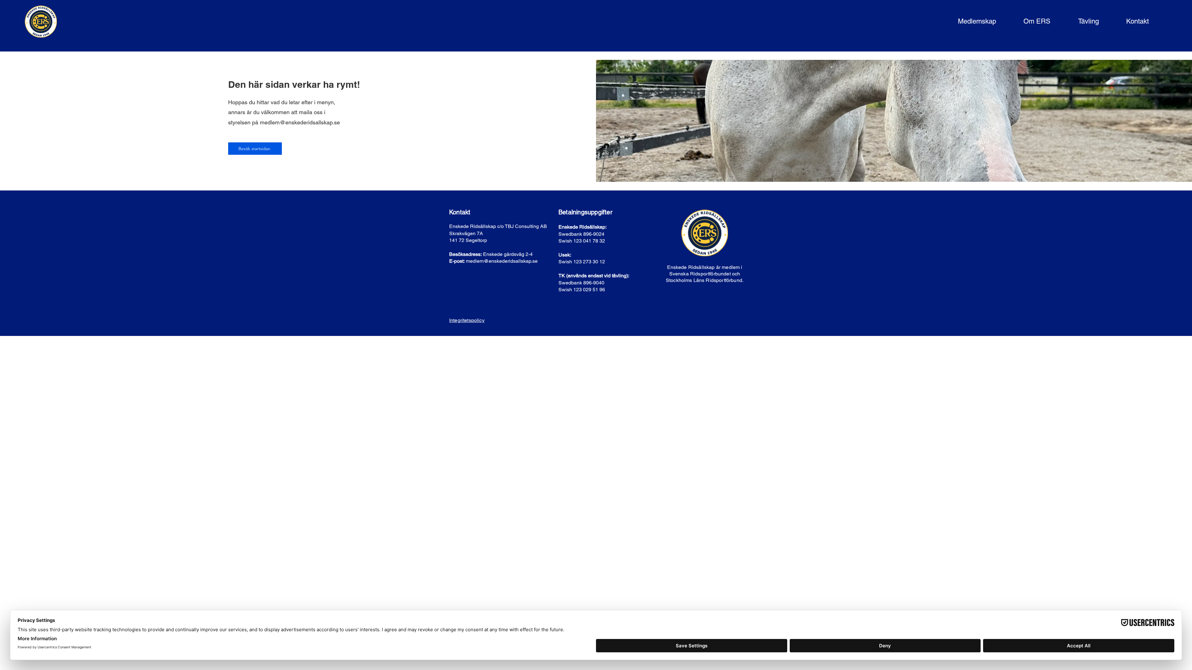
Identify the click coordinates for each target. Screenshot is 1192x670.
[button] (967, 21)
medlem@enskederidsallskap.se (300, 122)
